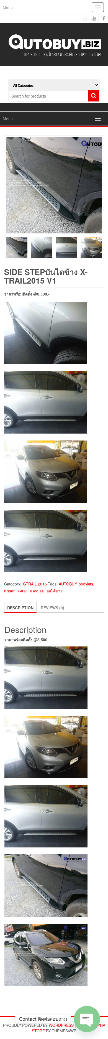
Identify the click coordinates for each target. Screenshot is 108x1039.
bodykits (86, 584)
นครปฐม (37, 591)
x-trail (22, 591)
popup (96, 228)
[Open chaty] (87, 1019)
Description (20, 607)
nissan (10, 591)
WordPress (61, 1025)
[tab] (20, 607)
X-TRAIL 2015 (34, 584)
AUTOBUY (67, 584)
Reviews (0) (52, 607)
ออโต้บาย (55, 591)
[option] (54, 185)
